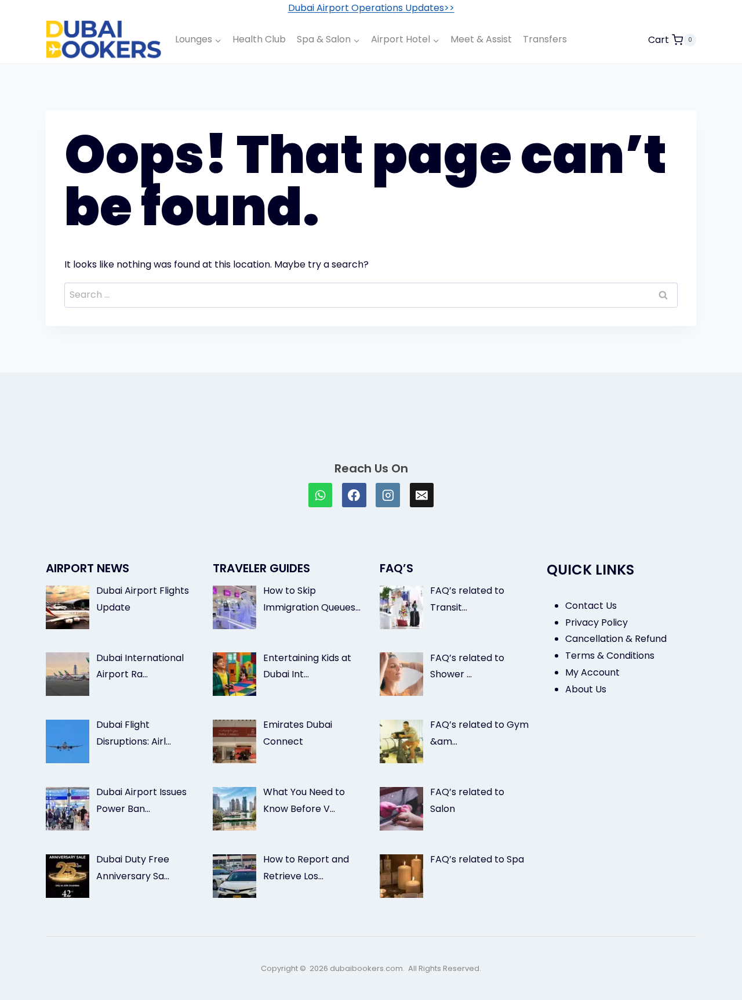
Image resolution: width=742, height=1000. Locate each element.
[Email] (422, 495)
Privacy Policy (596, 622)
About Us (585, 689)
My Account (592, 672)
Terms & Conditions (609, 655)
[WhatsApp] (320, 495)
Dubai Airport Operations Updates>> (371, 8)
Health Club (259, 39)
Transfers (545, 39)
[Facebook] (354, 495)
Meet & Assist (481, 39)
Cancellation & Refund (616, 638)
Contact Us (591, 605)
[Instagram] (388, 495)
